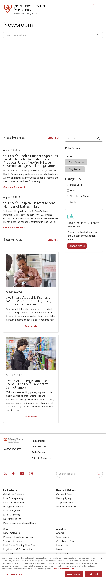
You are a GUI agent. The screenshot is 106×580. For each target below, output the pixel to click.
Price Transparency (13, 498)
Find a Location (39, 446)
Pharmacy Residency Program (18, 536)
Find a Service (38, 452)
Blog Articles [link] (74, 169)
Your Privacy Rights (13, 574)
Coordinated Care (65, 541)
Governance (62, 536)
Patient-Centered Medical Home (19, 522)
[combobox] (53, 35)
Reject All (93, 574)
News (73, 190)
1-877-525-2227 (12, 449)
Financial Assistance (13, 502)
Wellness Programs (66, 506)
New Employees (11, 532)
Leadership (62, 545)
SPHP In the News (79, 196)
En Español (62, 553)
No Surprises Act (12, 518)
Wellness (74, 202)
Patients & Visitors (41, 458)
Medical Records (11, 514)
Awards (60, 532)
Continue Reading (13, 187)
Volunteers (9, 553)
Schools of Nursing (13, 541)
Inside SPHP (76, 184)
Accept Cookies (74, 574)
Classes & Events (65, 494)
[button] (100, 3)
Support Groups (64, 502)
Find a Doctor (38, 440)
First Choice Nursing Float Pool (19, 545)
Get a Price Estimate (13, 494)
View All (52, 137)
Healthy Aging (63, 498)
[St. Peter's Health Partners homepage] (25, 14)
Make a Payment (12, 510)
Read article (31, 326)
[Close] (102, 558)
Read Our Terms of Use (63, 568)
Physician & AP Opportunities (18, 549)
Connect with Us (77, 245)
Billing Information (13, 506)
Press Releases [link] (76, 162)
